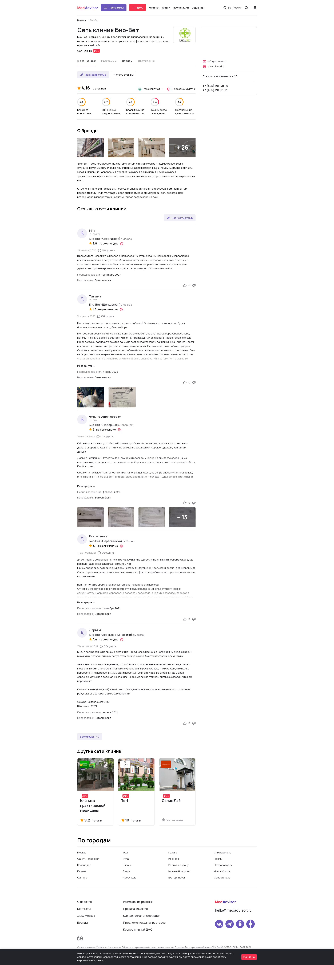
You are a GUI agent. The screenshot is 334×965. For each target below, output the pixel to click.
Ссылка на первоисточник (93, 702)
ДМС (140, 7)
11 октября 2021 (86, 552)
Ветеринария (103, 280)
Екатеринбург (176, 877)
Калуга (172, 852)
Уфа (125, 852)
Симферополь (222, 852)
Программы (116, 7)
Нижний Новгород (179, 871)
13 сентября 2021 (87, 646)
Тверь (126, 871)
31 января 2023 (86, 316)
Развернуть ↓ (86, 365)
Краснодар (84, 865)
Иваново (173, 858)
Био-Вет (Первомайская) (106, 541)
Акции (166, 7)
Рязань (127, 865)
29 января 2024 (86, 250)
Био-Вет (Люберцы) (103, 425)
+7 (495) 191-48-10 (215, 86)
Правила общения (135, 909)
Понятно (249, 957)
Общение (198, 7)
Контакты (84, 909)
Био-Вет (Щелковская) (104, 304)
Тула (126, 858)
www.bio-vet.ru (216, 66)
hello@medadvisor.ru (233, 910)
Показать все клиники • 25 (220, 76)
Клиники (154, 7)
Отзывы (127, 61)
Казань (81, 871)
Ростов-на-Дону (178, 865)
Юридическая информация (141, 916)
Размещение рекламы (138, 902)
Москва (81, 852)
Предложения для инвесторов (144, 923)
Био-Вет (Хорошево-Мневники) (110, 635)
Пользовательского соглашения (121, 957)
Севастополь (222, 877)
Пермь (218, 858)
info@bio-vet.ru (217, 61)
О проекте (84, 902)
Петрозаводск (223, 865)
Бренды (82, 923)
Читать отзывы (124, 74)
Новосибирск (222, 871)
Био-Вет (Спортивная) (104, 239)
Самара (82, 877)
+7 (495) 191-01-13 (215, 90)
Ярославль (129, 877)
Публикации (181, 7)
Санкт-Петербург (88, 858)
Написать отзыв (95, 74)
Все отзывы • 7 (89, 736)
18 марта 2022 (86, 436)
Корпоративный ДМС (137, 929)
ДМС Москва (86, 916)
